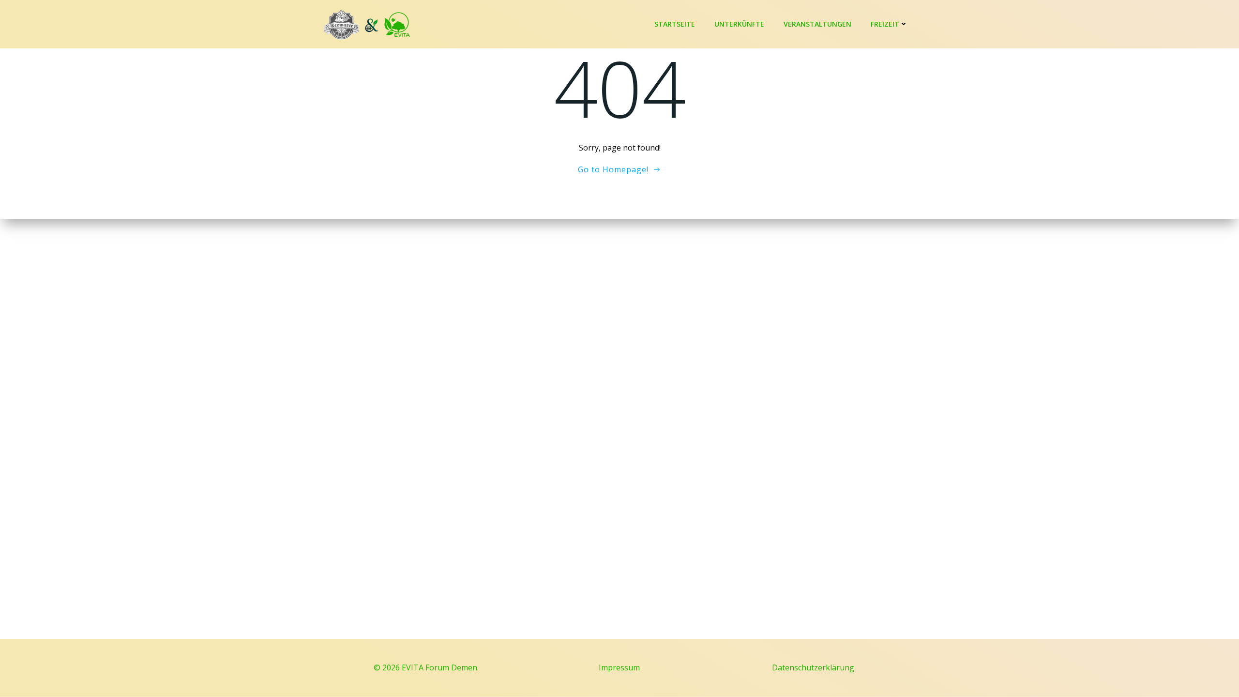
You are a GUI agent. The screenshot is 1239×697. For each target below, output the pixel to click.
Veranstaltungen (817, 24)
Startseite (674, 24)
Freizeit (885, 24)
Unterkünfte (739, 24)
